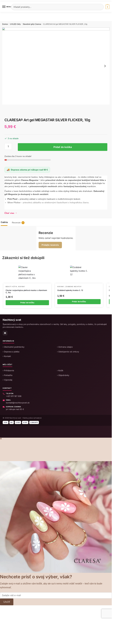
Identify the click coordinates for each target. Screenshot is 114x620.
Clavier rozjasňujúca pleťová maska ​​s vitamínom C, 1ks (26, 291)
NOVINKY (21, 286)
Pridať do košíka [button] (27, 303)
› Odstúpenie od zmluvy (68, 351)
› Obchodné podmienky (13, 347)
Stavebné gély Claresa (32, 24)
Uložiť (6, 601)
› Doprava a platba (11, 351)
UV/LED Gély (15, 24)
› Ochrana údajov (65, 347)
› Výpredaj (7, 380)
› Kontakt (7, 356)
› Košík (60, 370)
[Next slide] (105, 66)
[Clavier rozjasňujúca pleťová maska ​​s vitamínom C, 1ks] (27, 274)
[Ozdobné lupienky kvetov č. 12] (79, 274)
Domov (5, 24)
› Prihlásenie (8, 370)
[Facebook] (5, 333)
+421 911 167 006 (13, 396)
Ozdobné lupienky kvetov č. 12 (70, 290)
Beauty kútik (11, 286)
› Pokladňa (7, 375)
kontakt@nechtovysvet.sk (18, 402)
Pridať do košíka (62, 147)
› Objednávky (63, 375)
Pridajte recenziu (50, 245)
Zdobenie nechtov (73, 286)
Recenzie (17, 222)
